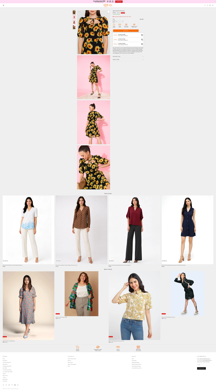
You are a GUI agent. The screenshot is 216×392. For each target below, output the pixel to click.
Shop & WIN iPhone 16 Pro (137, 368)
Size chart (141, 19)
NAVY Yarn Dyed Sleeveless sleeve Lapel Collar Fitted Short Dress (174, 265)
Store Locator (70, 362)
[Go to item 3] (74, 22)
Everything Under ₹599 (7, 366)
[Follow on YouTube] (15, 385)
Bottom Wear (5, 379)
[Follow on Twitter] (6, 385)
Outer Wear (5, 381)
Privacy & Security (206, 361)
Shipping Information (135, 362)
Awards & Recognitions (72, 364)
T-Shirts (4, 377)
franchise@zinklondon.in (207, 360)
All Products (5, 360)
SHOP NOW (119, 1)
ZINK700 (115, 44)
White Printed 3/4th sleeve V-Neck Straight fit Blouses (12, 265)
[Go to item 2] (74, 17)
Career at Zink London (72, 358)
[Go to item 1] (74, 12)
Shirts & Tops (5, 375)
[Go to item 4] (74, 27)
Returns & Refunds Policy (136, 364)
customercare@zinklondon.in (204, 358)
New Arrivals (5, 364)
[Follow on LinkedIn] (17, 385)
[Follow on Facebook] (3, 385)
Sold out (125, 30)
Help (133, 358)
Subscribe (201, 368)
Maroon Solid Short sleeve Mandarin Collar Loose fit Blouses (120, 265)
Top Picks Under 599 (7, 362)
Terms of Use (199, 361)
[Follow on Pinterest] (12, 385)
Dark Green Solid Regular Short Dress (168, 317)
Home (4, 358)
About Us (69, 360)
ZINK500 (115, 39)
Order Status (134, 360)
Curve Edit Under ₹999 (7, 369)
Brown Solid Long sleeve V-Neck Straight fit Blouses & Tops (66, 265)
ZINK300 (115, 35)
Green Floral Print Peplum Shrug (61, 317)
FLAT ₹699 (5, 368)
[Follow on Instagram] (9, 385)
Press (69, 366)
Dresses (4, 373)
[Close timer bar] (214, 1)
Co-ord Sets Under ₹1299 (7, 371)
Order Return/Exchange (136, 366)
